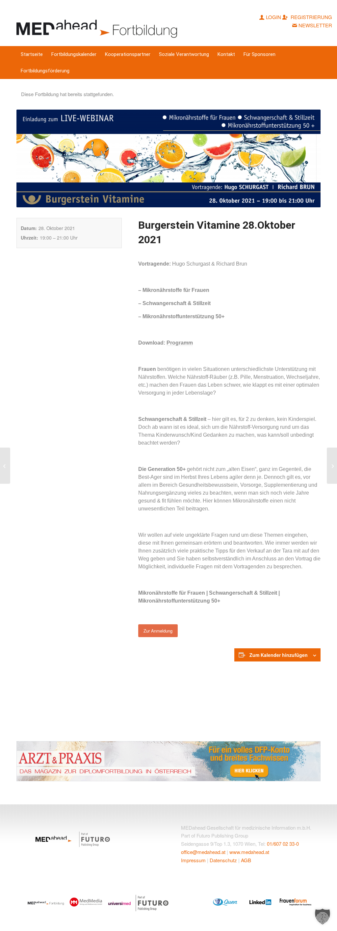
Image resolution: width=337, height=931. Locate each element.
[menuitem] (31, 54)
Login (273, 16)
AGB (246, 860)
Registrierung (310, 16)
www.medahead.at (249, 851)
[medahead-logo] (98, 23)
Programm (180, 343)
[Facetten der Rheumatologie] (5, 466)
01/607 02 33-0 (283, 843)
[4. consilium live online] (332, 466)
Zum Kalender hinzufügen (278, 655)
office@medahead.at (203, 851)
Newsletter (315, 25)
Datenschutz (223, 860)
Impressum (193, 860)
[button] (322, 916)
